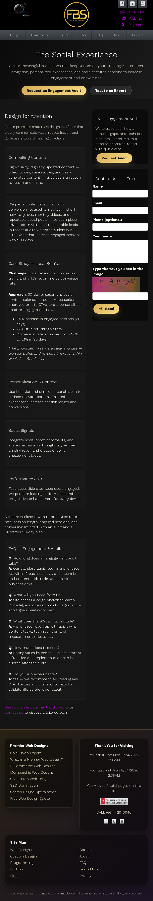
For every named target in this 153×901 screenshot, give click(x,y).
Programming (39, 35)
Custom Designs (24, 856)
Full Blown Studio (100, 893)
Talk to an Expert (110, 90)
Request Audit (114, 158)
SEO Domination (24, 785)
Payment (134, 25)
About (117, 35)
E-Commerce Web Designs (32, 766)
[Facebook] (106, 822)
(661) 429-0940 (132, 12)
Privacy (85, 876)
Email (97, 203)
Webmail (134, 18)
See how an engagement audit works (37, 707)
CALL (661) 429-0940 (113, 812)
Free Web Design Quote (30, 798)
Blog (83, 35)
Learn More (89, 869)
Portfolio (64, 35)
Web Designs (21, 850)
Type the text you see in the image (117, 271)
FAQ (100, 35)
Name (97, 186)
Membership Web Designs (32, 772)
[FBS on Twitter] (114, 822)
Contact (137, 35)
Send (108, 309)
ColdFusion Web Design (29, 779)
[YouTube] (122, 822)
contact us (14, 712)
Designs (15, 35)
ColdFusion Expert (25, 753)
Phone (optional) (107, 220)
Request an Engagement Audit (54, 90)
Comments (102, 236)
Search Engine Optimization (33, 792)
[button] (122, 4)
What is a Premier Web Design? (36, 759)
